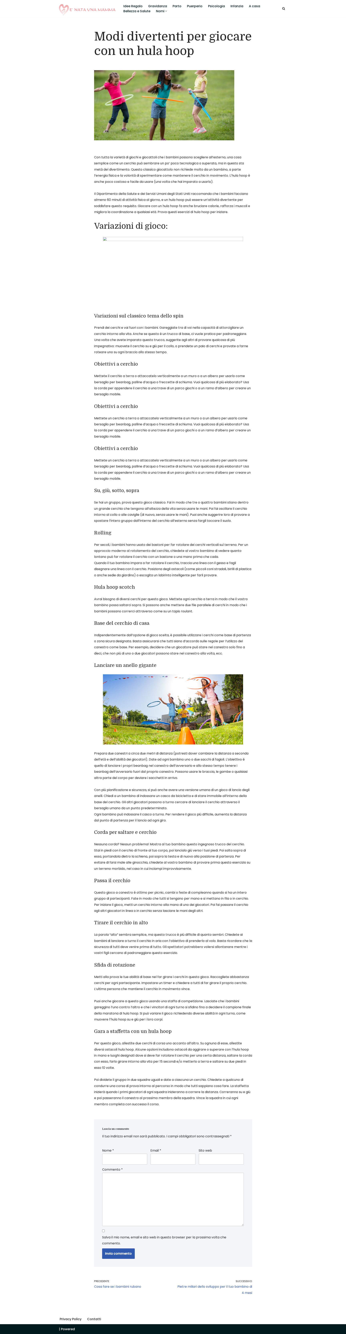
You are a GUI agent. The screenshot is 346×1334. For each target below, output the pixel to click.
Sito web (205, 1150)
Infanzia (236, 6)
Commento (112, 1169)
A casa (254, 6)
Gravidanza (157, 6)
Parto (177, 6)
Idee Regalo (133, 6)
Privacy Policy (70, 1319)
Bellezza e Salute (136, 11)
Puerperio (194, 6)
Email (155, 1150)
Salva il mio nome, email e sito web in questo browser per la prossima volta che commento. (164, 1240)
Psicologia (216, 6)
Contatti (94, 1319)
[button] (166, 11)
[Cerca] (283, 8)
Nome (108, 1150)
